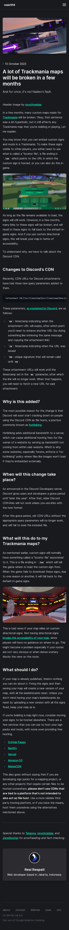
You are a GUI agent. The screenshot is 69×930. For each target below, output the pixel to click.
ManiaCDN (14, 766)
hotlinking (35, 425)
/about (6, 909)
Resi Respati (35, 870)
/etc (59, 909)
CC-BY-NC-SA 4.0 (13, 915)
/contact (20, 909)
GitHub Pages (17, 742)
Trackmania (10, 117)
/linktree (35, 909)
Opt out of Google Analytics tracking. (24, 920)
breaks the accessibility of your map (26, 637)
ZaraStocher (10, 838)
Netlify (12, 748)
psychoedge (33, 104)
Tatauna (30, 833)
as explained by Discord (42, 308)
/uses (48, 909)
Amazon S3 (15, 760)
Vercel (12, 754)
